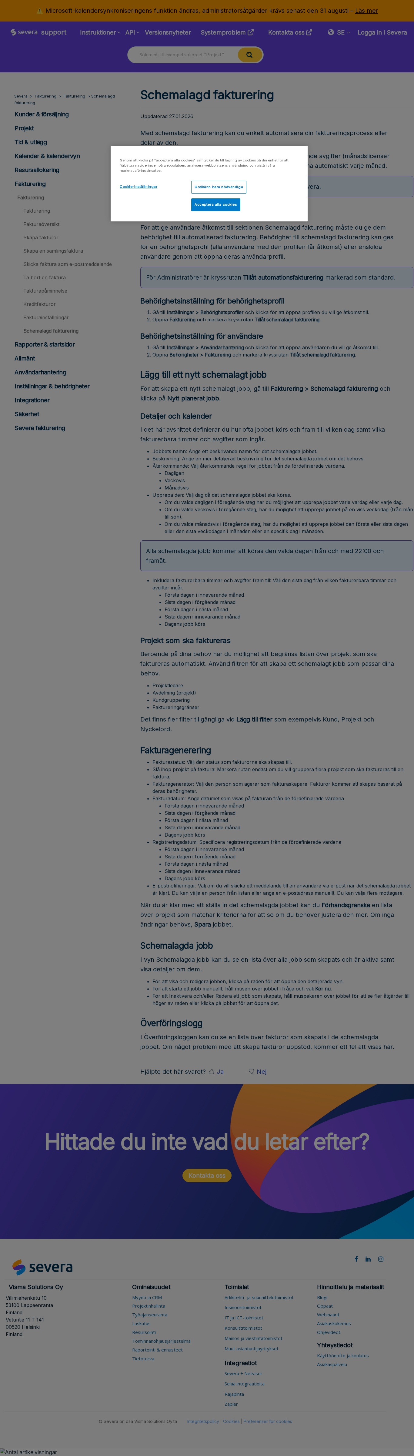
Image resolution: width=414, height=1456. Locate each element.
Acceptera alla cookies (216, 204)
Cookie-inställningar (138, 186)
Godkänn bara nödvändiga (219, 187)
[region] (209, 183)
